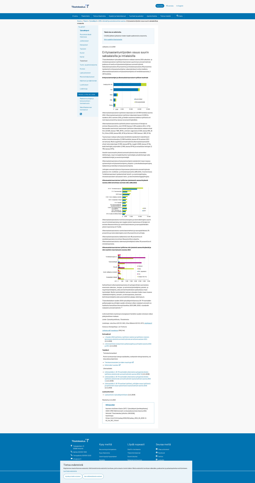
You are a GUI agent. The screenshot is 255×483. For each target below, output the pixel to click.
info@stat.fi (148, 323)
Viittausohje (110, 405)
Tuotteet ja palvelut (136, 16)
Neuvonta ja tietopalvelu (107, 449)
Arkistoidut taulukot (112, 365)
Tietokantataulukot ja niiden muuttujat (118, 362)
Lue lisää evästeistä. (70, 471)
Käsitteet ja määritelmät (88, 81)
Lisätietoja (83, 89)
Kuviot (82, 53)
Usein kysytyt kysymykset (108, 456)
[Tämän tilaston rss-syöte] (88, 115)
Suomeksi (160, 6)
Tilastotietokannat (134, 453)
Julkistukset (84, 41)
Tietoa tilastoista (99, 16)
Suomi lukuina (132, 456)
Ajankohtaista (152, 16)
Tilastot (85, 21)
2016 (100, 21)
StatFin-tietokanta (134, 449)
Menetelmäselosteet (87, 77)
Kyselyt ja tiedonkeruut (117, 16)
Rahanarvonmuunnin (135, 460)
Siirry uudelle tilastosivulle (113, 39)
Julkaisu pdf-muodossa (110, 330)
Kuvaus (82, 69)
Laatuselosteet (85, 73)
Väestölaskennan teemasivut (86, 108)
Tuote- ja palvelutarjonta (88, 65)
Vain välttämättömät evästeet (93, 476)
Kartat (82, 57)
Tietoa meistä (165, 16)
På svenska (169, 6)
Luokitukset (84, 85)
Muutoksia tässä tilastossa (85, 35)
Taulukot (83, 49)
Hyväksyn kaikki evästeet (72, 476)
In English (179, 6)
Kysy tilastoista (104, 453)
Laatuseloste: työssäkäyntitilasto (116, 395)
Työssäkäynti (93, 21)
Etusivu (75, 16)
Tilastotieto (85, 16)
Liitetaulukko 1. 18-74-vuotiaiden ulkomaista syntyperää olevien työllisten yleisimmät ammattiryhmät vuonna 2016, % (126, 373)
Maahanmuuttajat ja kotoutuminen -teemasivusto (87, 100)
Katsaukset (84, 45)
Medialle (102, 460)
